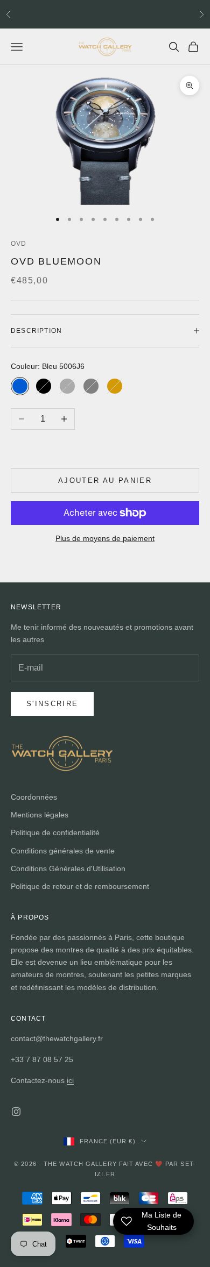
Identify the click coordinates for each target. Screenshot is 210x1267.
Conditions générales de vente (63, 850)
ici (70, 1080)
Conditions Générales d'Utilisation (68, 868)
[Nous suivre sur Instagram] (16, 1111)
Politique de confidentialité (55, 832)
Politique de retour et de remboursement (80, 886)
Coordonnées (34, 797)
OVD (19, 243)
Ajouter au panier (105, 480)
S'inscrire (52, 704)
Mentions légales (39, 814)
